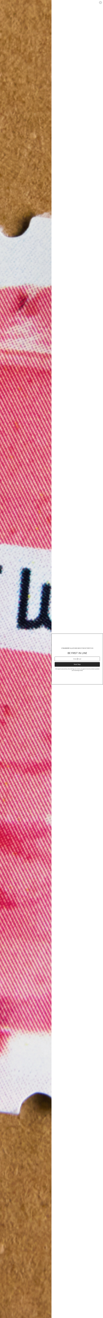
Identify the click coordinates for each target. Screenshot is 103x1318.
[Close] (100, 2)
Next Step (77, 664)
